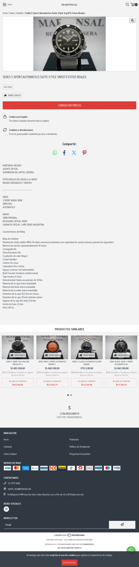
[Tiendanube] (69, 536)
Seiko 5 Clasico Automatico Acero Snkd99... (86, 363)
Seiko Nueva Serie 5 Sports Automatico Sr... (121, 363)
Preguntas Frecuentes (80, 454)
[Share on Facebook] (64, 153)
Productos (74, 439)
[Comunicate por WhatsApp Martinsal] (131, 550)
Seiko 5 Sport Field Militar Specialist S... (17, 363)
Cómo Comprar (10, 454)
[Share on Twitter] (74, 153)
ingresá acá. (89, 544)
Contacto (8, 446)
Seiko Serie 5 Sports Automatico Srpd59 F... (52, 363)
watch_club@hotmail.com (19, 488)
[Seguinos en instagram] (6, 509)
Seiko (11, 13)
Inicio (5, 13)
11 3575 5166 (14, 483)
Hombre (20, 13)
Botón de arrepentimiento (70, 548)
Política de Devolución (80, 446)
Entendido (69, 562)
